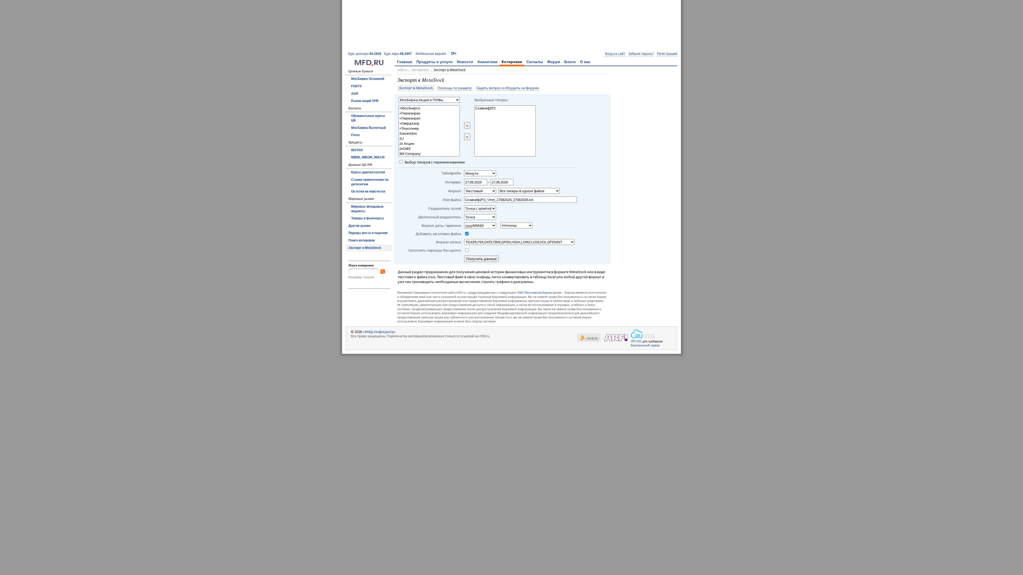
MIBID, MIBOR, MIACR (368, 157)
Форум (553, 62)
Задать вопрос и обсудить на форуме (507, 88)
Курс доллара (364, 53)
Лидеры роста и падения (368, 233)
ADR (354, 94)
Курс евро (398, 53)
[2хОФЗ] (429, 148)
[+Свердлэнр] (429, 123)
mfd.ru (402, 70)
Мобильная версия (431, 53)
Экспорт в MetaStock (364, 248)
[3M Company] (429, 153)
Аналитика (487, 62)
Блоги (570, 62)
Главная (404, 62)
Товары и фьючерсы (367, 218)
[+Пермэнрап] (429, 118)
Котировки (512, 62)
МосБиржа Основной (367, 79)
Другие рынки (359, 226)
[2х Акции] (429, 143)
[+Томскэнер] (429, 128)
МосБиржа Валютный (368, 128)
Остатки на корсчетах (368, 191)
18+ (454, 53)
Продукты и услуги (434, 62)
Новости (465, 62)
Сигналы (534, 62)
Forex (355, 135)
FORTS (356, 86)
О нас (585, 62)
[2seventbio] (429, 133)
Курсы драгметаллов (368, 172)
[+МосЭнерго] (429, 108)
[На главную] (369, 64)
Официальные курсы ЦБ (368, 118)
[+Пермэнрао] (429, 113)
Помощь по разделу (454, 88)
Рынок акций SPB (365, 101)
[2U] (429, 138)
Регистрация (667, 54)
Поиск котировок (361, 240)
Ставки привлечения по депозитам (369, 182)
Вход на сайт (615, 54)
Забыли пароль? (641, 54)
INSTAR (357, 150)
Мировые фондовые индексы (367, 209)
